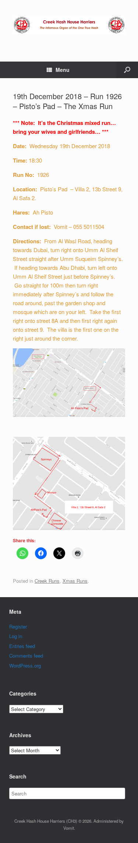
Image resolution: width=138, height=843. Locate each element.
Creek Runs (47, 580)
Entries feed (22, 645)
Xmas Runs (75, 580)
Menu (63, 69)
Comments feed (26, 655)
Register (18, 626)
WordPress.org (25, 665)
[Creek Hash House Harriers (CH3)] (69, 25)
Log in (15, 636)
